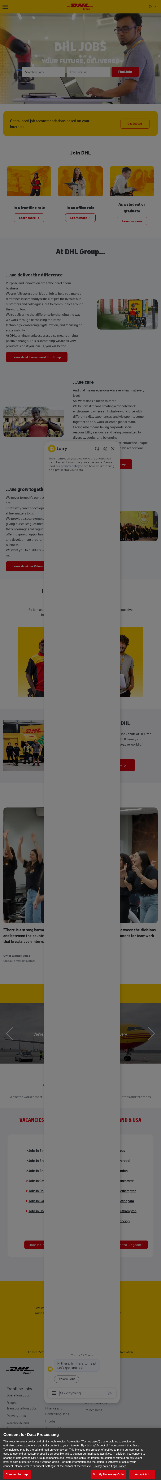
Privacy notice (101, 1466)
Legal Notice (118, 1466)
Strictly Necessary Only (108, 1474)
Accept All (141, 1474)
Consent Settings (17, 1474)
